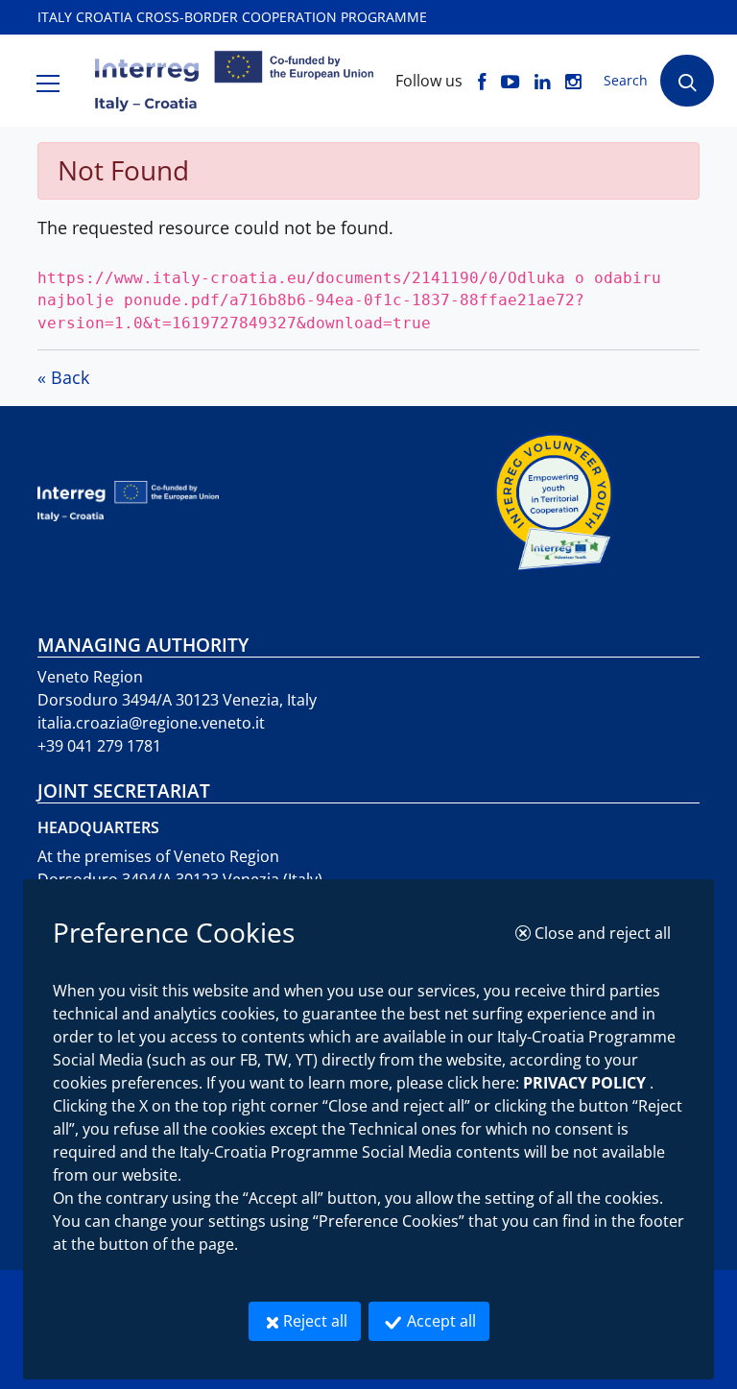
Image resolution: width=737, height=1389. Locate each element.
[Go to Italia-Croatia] (264, 501)
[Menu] (48, 81)
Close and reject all (607, 933)
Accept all (446, 1320)
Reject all (322, 1320)
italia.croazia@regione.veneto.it (151, 722)
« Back (63, 377)
